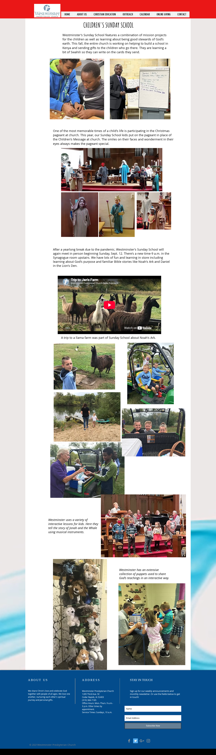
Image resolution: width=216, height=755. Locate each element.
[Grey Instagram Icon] (148, 740)
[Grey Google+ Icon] (142, 740)
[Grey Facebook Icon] (129, 740)
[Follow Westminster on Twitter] (135, 740)
